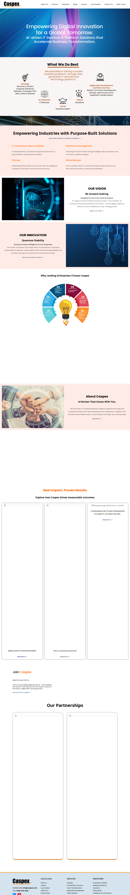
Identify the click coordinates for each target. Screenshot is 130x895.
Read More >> (97, 419)
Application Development (75, 890)
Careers (43, 885)
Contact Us (44, 890)
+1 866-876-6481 (22, 891)
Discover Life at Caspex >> (22, 692)
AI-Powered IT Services (75, 885)
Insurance (96, 887)
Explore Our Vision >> (97, 211)
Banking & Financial (99, 885)
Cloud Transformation (74, 887)
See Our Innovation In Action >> (33, 257)
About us (44, 882)
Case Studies (45, 887)
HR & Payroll (97, 890)
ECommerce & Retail (100, 882)
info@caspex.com (30, 888)
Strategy (70, 882)
